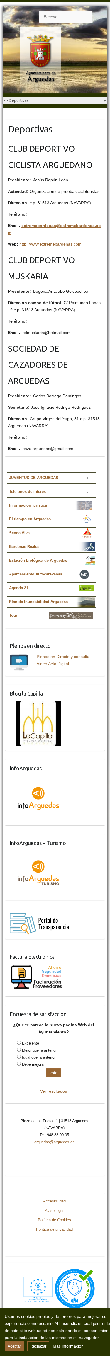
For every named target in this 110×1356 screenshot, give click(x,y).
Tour (13, 615)
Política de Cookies (54, 1220)
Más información (68, 1346)
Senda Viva (19, 533)
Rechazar (38, 1346)
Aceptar (14, 1346)
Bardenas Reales (24, 546)
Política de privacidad (54, 1229)
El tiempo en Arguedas (30, 519)
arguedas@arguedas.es (54, 1142)
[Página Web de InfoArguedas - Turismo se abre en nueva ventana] (38, 853)
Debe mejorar (33, 1064)
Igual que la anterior (38, 1057)
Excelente (30, 1043)
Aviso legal (54, 1210)
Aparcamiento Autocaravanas (35, 574)
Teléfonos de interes (27, 491)
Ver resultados (53, 1091)
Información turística (28, 505)
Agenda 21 (18, 588)
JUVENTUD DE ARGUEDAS (33, 478)
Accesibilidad (54, 1201)
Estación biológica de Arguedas (38, 560)
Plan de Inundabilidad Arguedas (38, 601)
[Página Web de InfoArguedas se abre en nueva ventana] (38, 779)
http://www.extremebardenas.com (50, 244)
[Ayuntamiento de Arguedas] (35, 60)
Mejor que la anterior (39, 1050)
